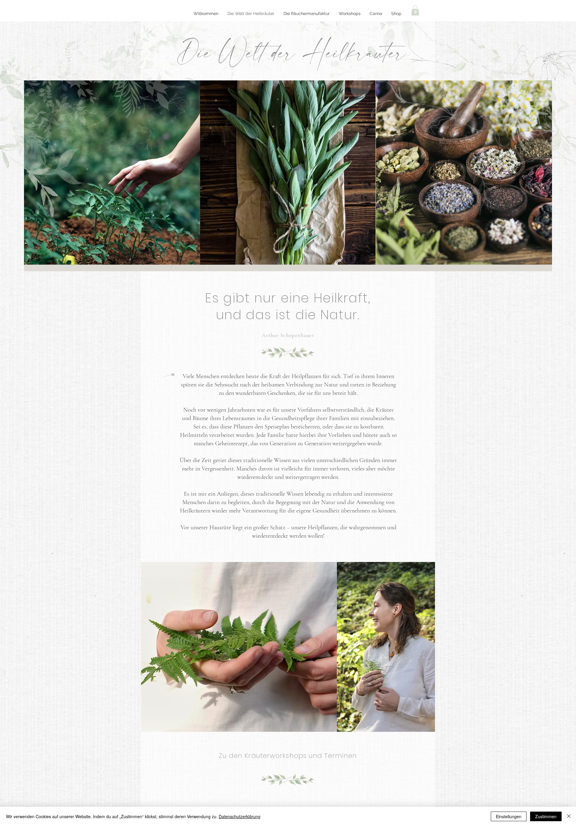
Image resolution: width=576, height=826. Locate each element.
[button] (415, 10)
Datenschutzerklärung (239, 816)
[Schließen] (568, 816)
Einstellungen (508, 816)
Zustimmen (545, 816)
